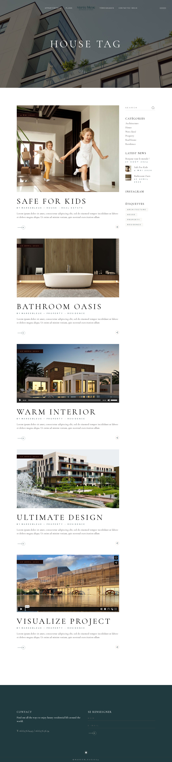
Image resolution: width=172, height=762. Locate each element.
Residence (76, 313)
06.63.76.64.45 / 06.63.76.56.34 (34, 730)
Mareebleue (32, 208)
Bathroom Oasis (59, 306)
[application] (68, 400)
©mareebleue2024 (86, 759)
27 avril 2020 (30, 246)
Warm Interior (56, 412)
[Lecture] (20, 400)
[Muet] (109, 400)
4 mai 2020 (28, 115)
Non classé (130, 131)
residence (134, 224)
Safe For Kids (52, 201)
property (133, 219)
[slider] (114, 400)
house (131, 214)
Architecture (132, 123)
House (52, 208)
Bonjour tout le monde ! (137, 158)
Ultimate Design (60, 517)
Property (55, 313)
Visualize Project (64, 621)
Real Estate (72, 208)
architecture (136, 209)
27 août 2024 (137, 162)
